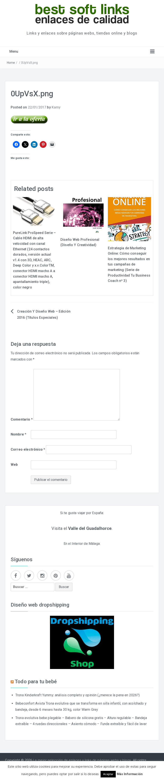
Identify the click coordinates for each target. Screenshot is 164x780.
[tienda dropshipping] (82, 642)
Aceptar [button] (108, 774)
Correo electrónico (28, 449)
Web (14, 465)
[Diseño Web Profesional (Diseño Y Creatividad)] (82, 215)
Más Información (130, 774)
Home (11, 62)
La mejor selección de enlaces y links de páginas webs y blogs (82, 760)
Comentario (22, 419)
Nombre (18, 434)
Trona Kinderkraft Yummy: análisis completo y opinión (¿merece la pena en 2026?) (77, 695)
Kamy (56, 107)
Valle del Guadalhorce (89, 528)
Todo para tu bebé (36, 682)
